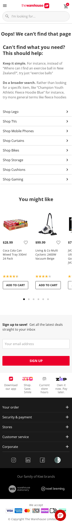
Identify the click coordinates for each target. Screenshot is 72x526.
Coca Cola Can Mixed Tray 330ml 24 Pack (15, 254)
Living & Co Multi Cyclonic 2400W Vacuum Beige (46, 254)
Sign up (36, 361)
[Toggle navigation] (4, 5)
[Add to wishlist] (25, 242)
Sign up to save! (14, 324)
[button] (60, 515)
